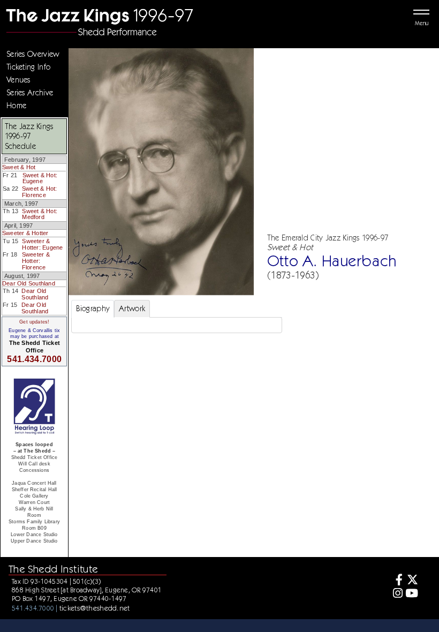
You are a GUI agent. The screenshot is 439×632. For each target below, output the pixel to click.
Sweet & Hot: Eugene (40, 178)
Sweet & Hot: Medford (39, 214)
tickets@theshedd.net (94, 608)
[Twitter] (412, 581)
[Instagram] (396, 594)
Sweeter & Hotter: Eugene (42, 244)
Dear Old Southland (28, 283)
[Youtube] (412, 594)
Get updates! (34, 322)
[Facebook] (396, 581)
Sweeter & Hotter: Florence (36, 260)
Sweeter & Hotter (25, 233)
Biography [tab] (93, 308)
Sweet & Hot (18, 167)
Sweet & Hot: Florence (39, 191)
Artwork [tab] (132, 308)
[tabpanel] (177, 325)
